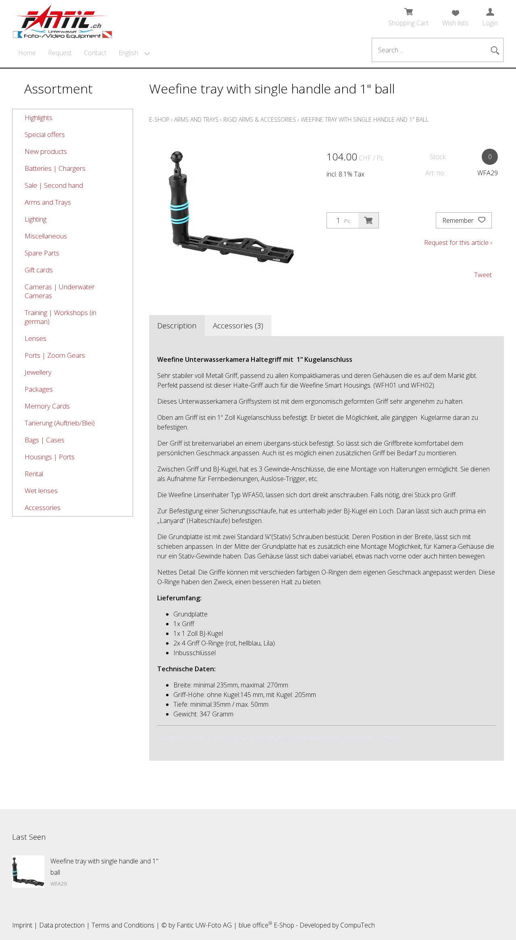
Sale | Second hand (54, 185)
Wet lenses (41, 490)
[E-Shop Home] (62, 19)
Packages (39, 389)
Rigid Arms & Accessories (259, 119)
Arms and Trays (48, 202)
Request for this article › (458, 242)
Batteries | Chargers (55, 168)
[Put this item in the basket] (368, 220)
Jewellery (38, 372)
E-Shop (159, 119)
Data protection (62, 925)
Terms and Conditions (123, 925)
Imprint (22, 925)
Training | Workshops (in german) (60, 317)
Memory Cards (47, 406)
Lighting (35, 219)
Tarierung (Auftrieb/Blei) (60, 422)
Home (27, 52)
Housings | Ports (50, 456)
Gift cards (39, 269)
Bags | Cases (44, 439)
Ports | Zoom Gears (55, 355)
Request (60, 52)
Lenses (35, 338)
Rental (34, 473)
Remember (458, 220)
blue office (255, 925)
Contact (95, 52)
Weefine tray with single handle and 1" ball (365, 119)
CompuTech (357, 925)
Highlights (38, 117)
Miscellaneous (46, 236)
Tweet (483, 274)
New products (46, 151)
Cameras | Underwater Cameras (60, 291)
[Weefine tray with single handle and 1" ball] (28, 871)
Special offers (45, 134)
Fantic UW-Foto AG (204, 925)
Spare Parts (42, 252)
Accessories (42, 507)
